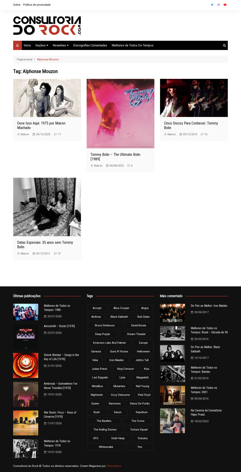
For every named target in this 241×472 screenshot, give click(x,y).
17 (59, 134)
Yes (139, 447)
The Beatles (104, 421)
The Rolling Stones (105, 429)
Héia (95, 360)
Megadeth (143, 377)
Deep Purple (102, 334)
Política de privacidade (37, 4)
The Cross (137, 421)
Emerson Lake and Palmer (109, 342)
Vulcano (143, 438)
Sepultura (141, 412)
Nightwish (97, 395)
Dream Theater (136, 334)
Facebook (206, 5)
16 (205, 134)
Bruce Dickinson (105, 325)
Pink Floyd (144, 395)
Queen (95, 403)
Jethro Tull (142, 360)
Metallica (97, 386)
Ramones (115, 403)
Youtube (225, 5)
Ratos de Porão (140, 403)
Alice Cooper (121, 308)
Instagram (218, 5)
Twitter (212, 5)
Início (27, 45)
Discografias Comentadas (90, 45)
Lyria (122, 377)
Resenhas (59, 45)
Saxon (118, 412)
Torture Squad (139, 429)
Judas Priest (99, 369)
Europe (143, 342)
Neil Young (142, 386)
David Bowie (138, 325)
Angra (145, 308)
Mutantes (119, 386)
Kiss (146, 369)
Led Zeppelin (100, 377)
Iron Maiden (116, 360)
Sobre (17, 4)
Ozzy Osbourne (120, 395)
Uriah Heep (118, 438)
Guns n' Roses (119, 351)
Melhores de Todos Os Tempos (132, 45)
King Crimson (125, 369)
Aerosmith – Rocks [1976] (59, 326)
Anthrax (96, 316)
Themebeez (114, 466)
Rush (97, 412)
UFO (95, 438)
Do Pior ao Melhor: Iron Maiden (209, 305)
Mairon (25, 134)
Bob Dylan (143, 316)
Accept (97, 308)
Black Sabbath (119, 316)
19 (59, 253)
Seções (40, 45)
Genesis (96, 351)
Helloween (143, 351)
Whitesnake (106, 447)
